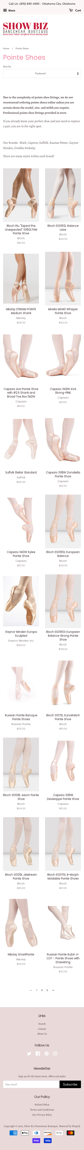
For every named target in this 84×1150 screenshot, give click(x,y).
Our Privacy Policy (42, 1114)
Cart (77, 10)
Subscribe (70, 1084)
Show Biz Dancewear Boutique (41, 1126)
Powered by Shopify (69, 1126)
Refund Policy (42, 1104)
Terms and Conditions (42, 1109)
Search (42, 1023)
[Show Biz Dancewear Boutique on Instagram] (55, 1054)
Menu (11, 10)
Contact (42, 1029)
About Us (42, 1033)
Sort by (7, 66)
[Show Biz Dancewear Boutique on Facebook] (37, 1054)
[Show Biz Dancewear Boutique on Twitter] (29, 1054)
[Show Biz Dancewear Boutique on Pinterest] (46, 1054)
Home (6, 48)
